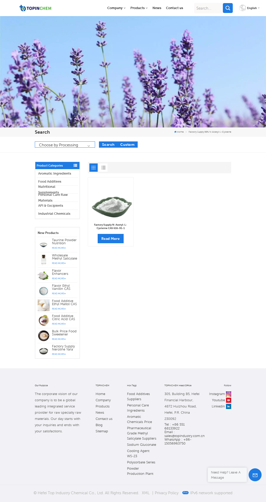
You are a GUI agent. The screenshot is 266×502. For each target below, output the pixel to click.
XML (146, 492)
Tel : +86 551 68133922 (174, 426)
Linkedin (218, 406)
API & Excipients (50, 205)
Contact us (174, 8)
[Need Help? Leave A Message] (255, 474)
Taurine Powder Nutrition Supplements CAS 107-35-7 (64, 242)
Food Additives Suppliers (138, 396)
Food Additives (49, 181)
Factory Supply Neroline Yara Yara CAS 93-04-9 (63, 348)
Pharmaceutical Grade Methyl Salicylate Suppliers (141, 433)
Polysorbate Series (141, 462)
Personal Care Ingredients (138, 407)
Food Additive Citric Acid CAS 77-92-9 (63, 317)
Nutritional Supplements (48, 189)
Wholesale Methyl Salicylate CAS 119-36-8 (64, 257)
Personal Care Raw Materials (53, 198)
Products (137, 8)
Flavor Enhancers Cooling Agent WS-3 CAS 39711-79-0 (63, 272)
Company (115, 8)
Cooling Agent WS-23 (138, 453)
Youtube (218, 400)
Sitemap (102, 431)
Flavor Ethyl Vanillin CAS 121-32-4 (61, 287)
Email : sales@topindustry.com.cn (182, 434)
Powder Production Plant (140, 471)
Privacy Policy (166, 492)
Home (180, 131)
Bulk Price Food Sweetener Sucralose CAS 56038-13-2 (64, 333)
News (156, 8)
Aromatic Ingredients (54, 173)
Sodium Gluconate (141, 445)
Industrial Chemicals (54, 214)
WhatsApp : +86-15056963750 (177, 441)
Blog (99, 425)
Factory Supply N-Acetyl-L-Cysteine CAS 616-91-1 (110, 226)
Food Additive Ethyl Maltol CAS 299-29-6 (64, 302)
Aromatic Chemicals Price (139, 419)
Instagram (217, 394)
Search (108, 144)
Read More (58, 248)
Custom (127, 144)
